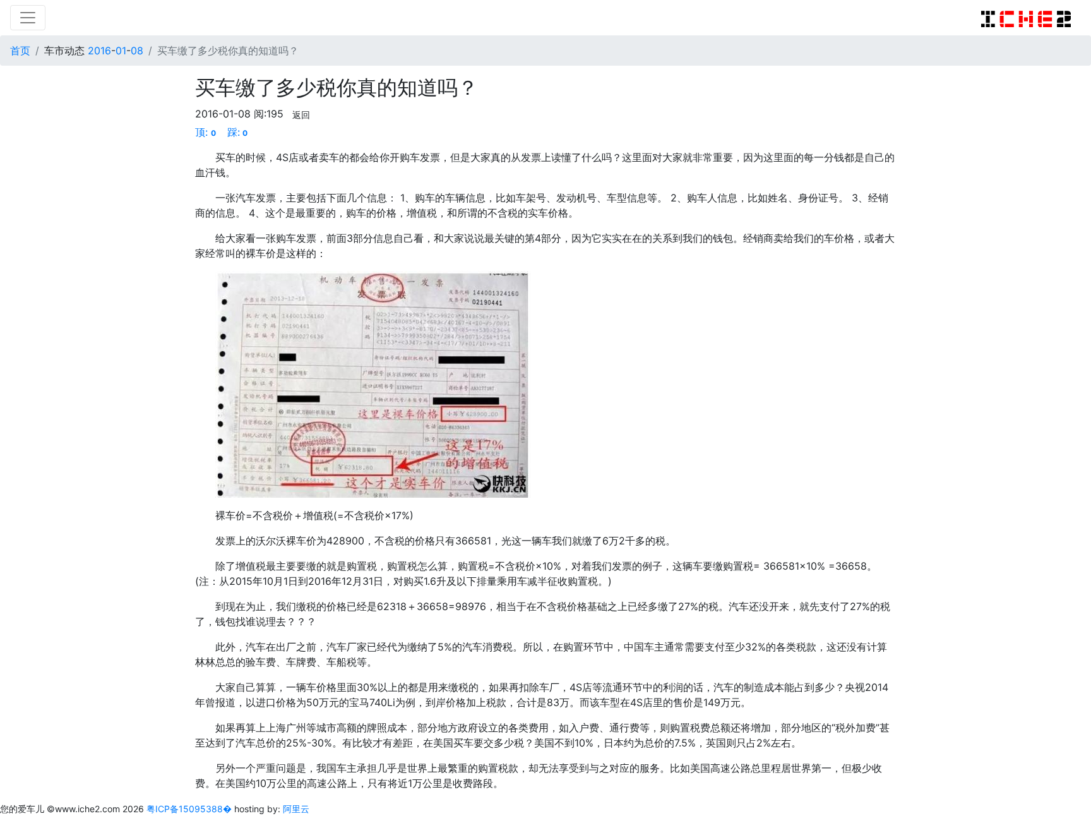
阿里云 (296, 808)
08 (137, 50)
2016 (99, 50)
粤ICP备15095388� (190, 808)
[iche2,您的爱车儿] (1026, 17)
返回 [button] (301, 114)
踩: (237, 132)
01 (121, 50)
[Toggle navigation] (27, 17)
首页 (20, 50)
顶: (205, 132)
